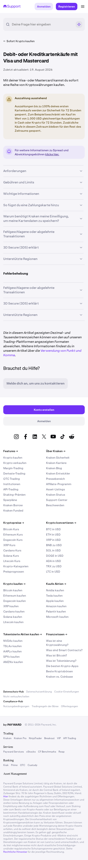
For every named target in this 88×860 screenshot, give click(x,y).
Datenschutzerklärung (39, 691)
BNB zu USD (54, 545)
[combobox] (42, 24)
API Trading (69, 738)
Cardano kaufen (14, 611)
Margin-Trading (13, 468)
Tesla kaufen (54, 595)
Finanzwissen (56, 634)
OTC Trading (11, 479)
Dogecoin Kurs (13, 540)
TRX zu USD (54, 566)
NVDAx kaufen (13, 641)
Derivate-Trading (14, 473)
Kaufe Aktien (56, 584)
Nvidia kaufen (55, 590)
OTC (22, 765)
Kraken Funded (13, 510)
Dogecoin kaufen (14, 601)
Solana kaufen (12, 617)
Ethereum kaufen (14, 595)
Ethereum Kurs (13, 534)
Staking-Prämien (14, 494)
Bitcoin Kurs (11, 529)
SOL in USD (53, 550)
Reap (61, 751)
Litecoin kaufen (13, 622)
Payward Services (13, 751)
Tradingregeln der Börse (45, 706)
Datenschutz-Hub (13, 691)
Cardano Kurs (12, 550)
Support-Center (56, 500)
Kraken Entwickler (58, 473)
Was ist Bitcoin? (56, 655)
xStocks (31, 751)
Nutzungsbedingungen (16, 706)
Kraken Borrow (13, 505)
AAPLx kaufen (12, 651)
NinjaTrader (35, 738)
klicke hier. (52, 154)
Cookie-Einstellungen (66, 691)
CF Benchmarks (47, 751)
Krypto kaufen (12, 457)
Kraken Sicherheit (58, 457)
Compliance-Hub (13, 701)
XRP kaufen (11, 606)
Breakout (49, 738)
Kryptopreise (13, 523)
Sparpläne (10, 500)
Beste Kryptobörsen (59, 671)
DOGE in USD (54, 556)
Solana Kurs (11, 556)
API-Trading (10, 489)
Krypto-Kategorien (15, 566)
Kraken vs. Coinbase (59, 676)
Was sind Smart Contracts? (64, 650)
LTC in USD (53, 571)
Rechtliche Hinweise (15, 851)
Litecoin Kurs (11, 561)
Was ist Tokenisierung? (61, 661)
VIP (59, 738)
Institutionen (11, 484)
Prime (14, 765)
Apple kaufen (55, 601)
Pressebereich (55, 479)
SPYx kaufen (11, 656)
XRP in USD (53, 540)
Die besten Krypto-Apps (62, 666)
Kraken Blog (54, 468)
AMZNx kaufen (13, 662)
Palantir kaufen (56, 611)
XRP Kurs (9, 545)
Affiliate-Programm (58, 484)
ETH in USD (53, 534)
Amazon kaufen (56, 606)
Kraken (7, 738)
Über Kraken (55, 451)
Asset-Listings (55, 489)
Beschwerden (55, 505)
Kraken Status (55, 494)
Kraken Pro (20, 738)
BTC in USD (53, 529)
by (12, 724)
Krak (6, 765)
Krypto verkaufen (14, 463)
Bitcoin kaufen (12, 590)
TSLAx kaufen (12, 646)
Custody (32, 765)
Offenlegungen (69, 706)
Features (10, 451)
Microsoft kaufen (57, 617)
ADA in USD (53, 561)
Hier (5, 796)
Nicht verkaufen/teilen (16, 696)
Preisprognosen (13, 571)
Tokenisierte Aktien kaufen (22, 634)
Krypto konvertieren (61, 523)
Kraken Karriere (56, 463)
